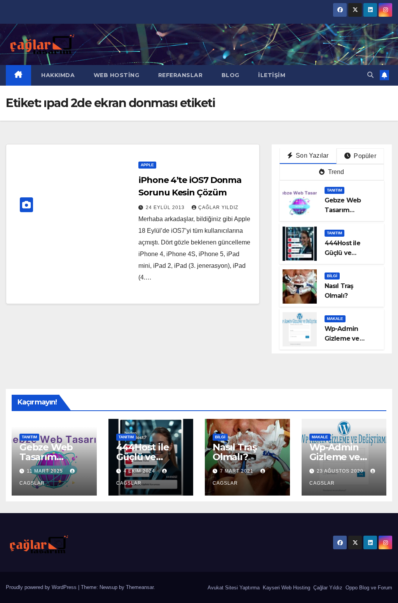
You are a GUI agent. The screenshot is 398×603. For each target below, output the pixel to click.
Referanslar (179, 75)
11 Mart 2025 (46, 471)
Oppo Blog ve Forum (368, 588)
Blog (229, 75)
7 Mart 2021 (237, 471)
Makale (335, 318)
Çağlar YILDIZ (218, 207)
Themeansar (140, 587)
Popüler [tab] (364, 156)
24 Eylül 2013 (166, 207)
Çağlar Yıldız (327, 588)
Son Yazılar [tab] (311, 155)
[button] (370, 75)
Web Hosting (115, 75)
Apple (147, 165)
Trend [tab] (335, 172)
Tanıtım (334, 190)
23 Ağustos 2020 (341, 471)
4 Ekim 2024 (140, 471)
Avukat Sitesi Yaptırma (233, 588)
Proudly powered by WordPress (42, 587)
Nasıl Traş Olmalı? (235, 451)
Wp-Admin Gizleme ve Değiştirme (342, 338)
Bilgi (332, 276)
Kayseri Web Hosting (285, 588)
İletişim (271, 75)
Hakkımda (57, 75)
